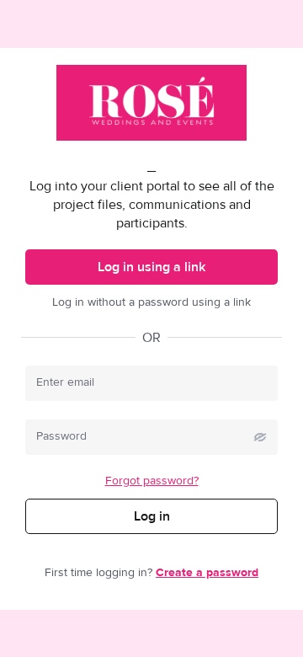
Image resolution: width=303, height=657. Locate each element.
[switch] (260, 437)
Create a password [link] (207, 572)
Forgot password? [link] (152, 481)
